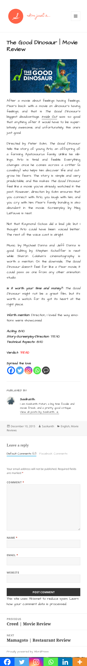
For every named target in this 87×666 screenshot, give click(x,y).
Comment (15, 482)
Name (12, 538)
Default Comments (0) (21, 454)
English (65, 426)
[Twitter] (20, 370)
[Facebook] (11, 370)
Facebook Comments (53, 454)
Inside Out (49, 116)
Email (12, 555)
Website (13, 572)
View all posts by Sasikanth (38, 412)
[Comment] (46, 370)
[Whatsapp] (37, 370)
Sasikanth (48, 426)
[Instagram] (28, 370)
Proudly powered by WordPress (28, 651)
